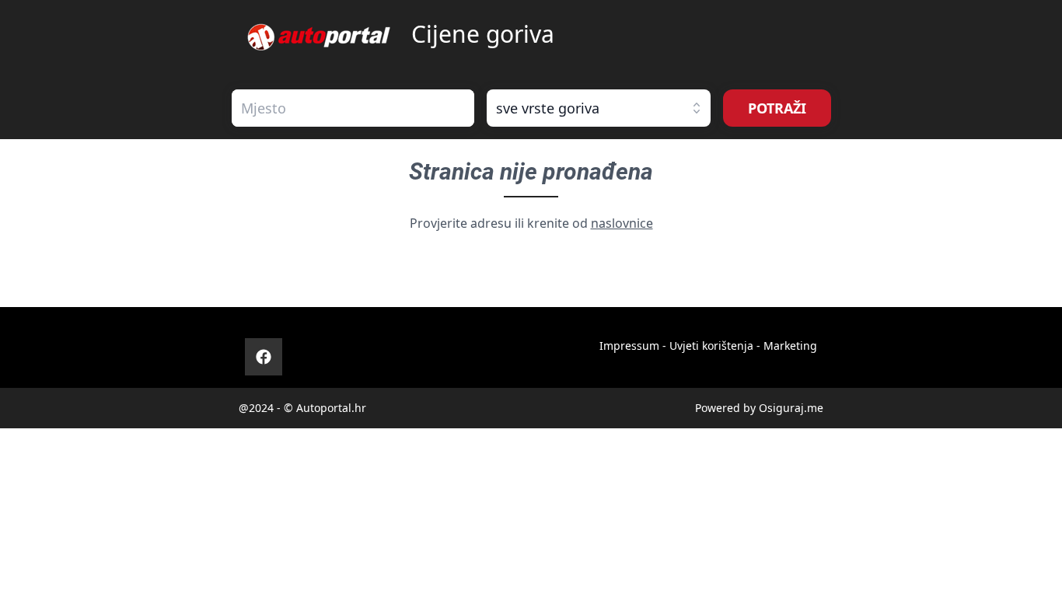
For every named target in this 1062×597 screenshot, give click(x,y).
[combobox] (353, 108)
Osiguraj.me (791, 407)
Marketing (790, 345)
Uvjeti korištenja (711, 345)
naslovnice (622, 223)
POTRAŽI (777, 108)
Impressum (629, 345)
